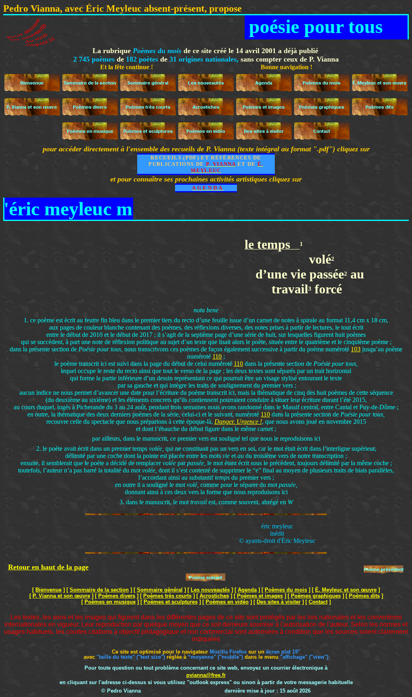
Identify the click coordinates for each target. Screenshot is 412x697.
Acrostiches (214, 596)
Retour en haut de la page (48, 567)
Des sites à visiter (279, 602)
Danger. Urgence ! (238, 421)
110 (217, 356)
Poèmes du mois (286, 590)
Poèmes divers (116, 596)
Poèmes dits (364, 596)
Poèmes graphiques (316, 596)
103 (355, 349)
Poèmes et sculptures (171, 602)
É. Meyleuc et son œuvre (346, 590)
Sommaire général (160, 590)
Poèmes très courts (167, 596)
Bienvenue (48, 590)
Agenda (247, 590)
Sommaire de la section (99, 590)
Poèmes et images (260, 596)
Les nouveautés (210, 590)
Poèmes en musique (110, 602)
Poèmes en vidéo (227, 602)
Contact (318, 602)
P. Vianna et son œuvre (61, 596)
